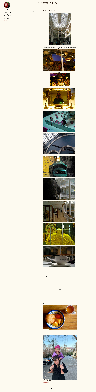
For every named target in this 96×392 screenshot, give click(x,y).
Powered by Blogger (56, 388)
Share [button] (33, 8)
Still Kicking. (47, 380)
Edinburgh (34, 12)
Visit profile (7, 20)
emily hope (7, 9)
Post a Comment (47, 382)
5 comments (47, 331)
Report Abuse (5, 36)
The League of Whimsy (46, 3)
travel (33, 14)
